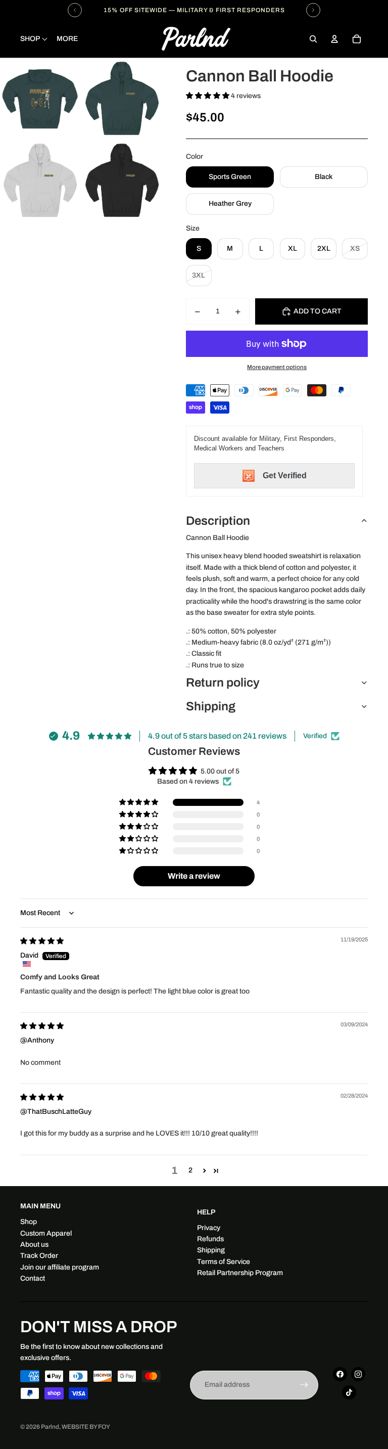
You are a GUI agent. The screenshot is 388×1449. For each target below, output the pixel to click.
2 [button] (190, 1170)
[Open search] (313, 39)
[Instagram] (358, 1374)
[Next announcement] (313, 10)
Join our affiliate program (59, 1267)
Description (218, 520)
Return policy (223, 682)
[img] (42, 941)
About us (34, 1244)
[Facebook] (340, 1374)
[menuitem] (67, 39)
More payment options (277, 367)
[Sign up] (304, 1384)
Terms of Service (223, 1261)
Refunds (210, 1239)
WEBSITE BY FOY (86, 1426)
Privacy (208, 1228)
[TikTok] (349, 1392)
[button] (208, 96)
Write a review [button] (194, 876)
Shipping (210, 706)
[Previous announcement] (75, 10)
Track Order (39, 1255)
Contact (32, 1278)
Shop (28, 1222)
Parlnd (50, 1426)
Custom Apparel (46, 1233)
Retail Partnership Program (240, 1273)
